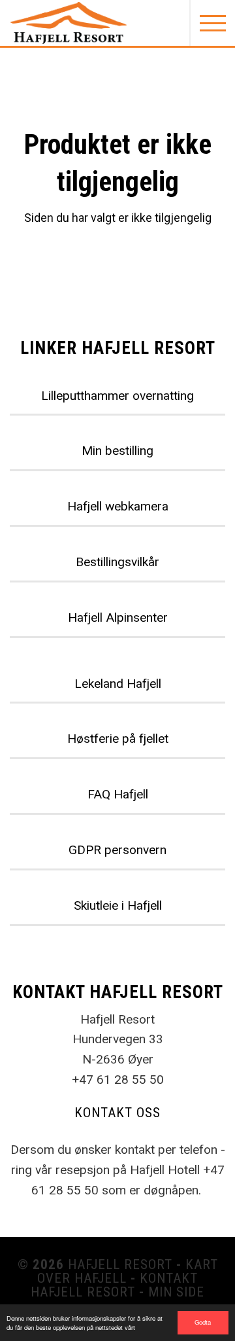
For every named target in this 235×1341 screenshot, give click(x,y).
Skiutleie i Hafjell (118, 905)
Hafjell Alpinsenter (118, 617)
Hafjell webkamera (117, 506)
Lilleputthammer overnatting (117, 395)
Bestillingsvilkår (117, 561)
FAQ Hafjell (117, 794)
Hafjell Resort (120, 1264)
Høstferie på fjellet (117, 738)
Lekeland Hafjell (117, 683)
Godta (203, 1322)
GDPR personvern (117, 849)
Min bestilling (117, 450)
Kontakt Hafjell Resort (114, 1285)
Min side (176, 1292)
